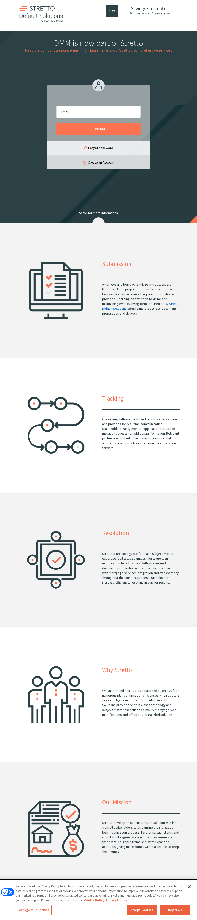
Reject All (175, 910)
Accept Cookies (142, 910)
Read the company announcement (52, 50)
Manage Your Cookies (33, 910)
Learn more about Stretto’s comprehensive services (131, 50)
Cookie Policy (94, 900)
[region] (98, 899)
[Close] (189, 887)
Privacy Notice (116, 900)
